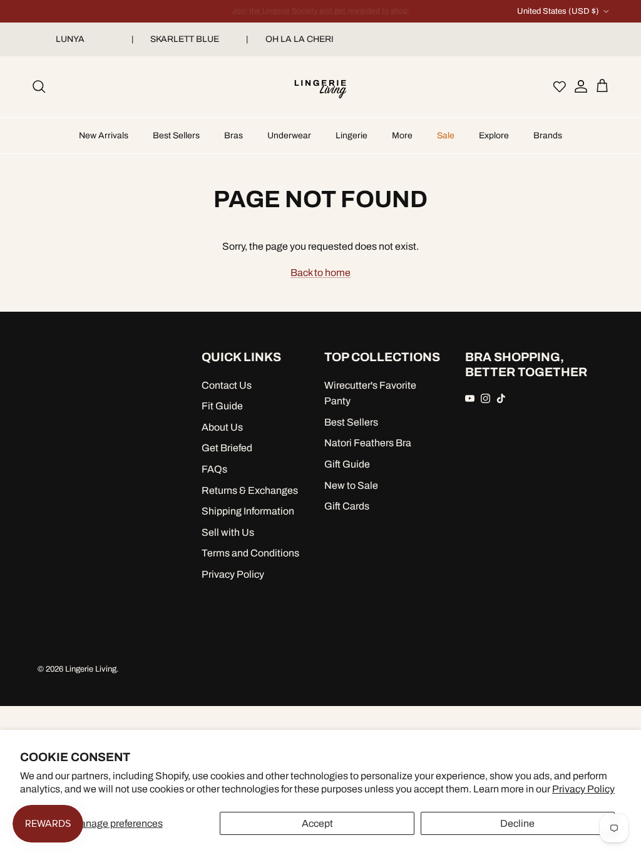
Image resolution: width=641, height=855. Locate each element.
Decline (517, 823)
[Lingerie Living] (320, 87)
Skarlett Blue (189, 39)
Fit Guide (222, 406)
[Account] (577, 86)
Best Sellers (176, 135)
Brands (547, 135)
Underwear (289, 135)
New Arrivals (103, 135)
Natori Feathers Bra (367, 443)
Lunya (75, 39)
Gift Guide (347, 464)
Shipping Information (248, 511)
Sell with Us (228, 532)
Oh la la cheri (304, 39)
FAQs (214, 469)
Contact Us (227, 385)
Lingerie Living (90, 669)
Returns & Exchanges (250, 490)
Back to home (320, 272)
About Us (222, 427)
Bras (233, 135)
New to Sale (351, 485)
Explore (494, 135)
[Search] (38, 86)
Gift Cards (346, 506)
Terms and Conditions (250, 553)
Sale (445, 135)
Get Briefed (227, 448)
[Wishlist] (559, 86)
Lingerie (351, 135)
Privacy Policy (583, 789)
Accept (317, 823)
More (402, 135)
